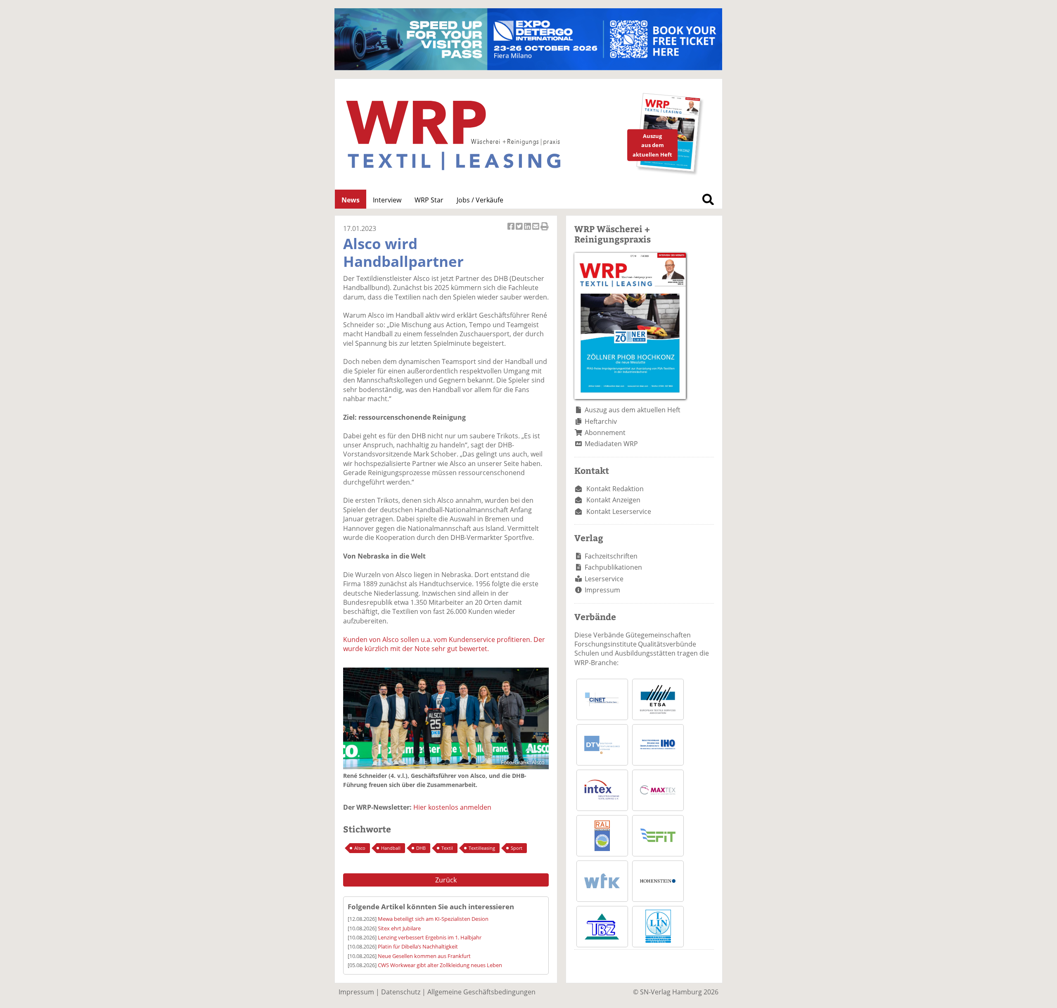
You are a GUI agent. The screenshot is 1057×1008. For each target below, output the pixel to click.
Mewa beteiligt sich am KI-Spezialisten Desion (433, 918)
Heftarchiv (601, 421)
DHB (421, 848)
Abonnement (605, 432)
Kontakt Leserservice (618, 511)
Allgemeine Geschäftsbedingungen (481, 991)
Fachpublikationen (613, 567)
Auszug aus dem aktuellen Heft (632, 409)
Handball (391, 848)
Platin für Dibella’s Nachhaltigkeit (418, 946)
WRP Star (429, 199)
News (350, 199)
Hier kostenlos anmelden (452, 807)
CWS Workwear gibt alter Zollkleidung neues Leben (440, 965)
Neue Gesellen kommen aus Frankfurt (424, 956)
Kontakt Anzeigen (613, 499)
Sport (516, 848)
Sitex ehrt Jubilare (399, 928)
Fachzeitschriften (611, 556)
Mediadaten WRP (611, 443)
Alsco (359, 848)
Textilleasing (482, 848)
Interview (387, 199)
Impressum (602, 589)
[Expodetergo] (528, 67)
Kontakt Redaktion (615, 488)
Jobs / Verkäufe (480, 199)
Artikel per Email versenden (536, 231)
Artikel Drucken (544, 231)
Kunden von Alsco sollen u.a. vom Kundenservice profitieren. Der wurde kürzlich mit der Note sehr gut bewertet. (444, 644)
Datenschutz (400, 991)
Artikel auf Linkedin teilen (528, 231)
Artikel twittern (520, 231)
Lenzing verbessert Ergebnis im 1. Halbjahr (429, 937)
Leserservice (604, 578)
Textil (447, 848)
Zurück (446, 879)
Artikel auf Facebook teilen (511, 231)
